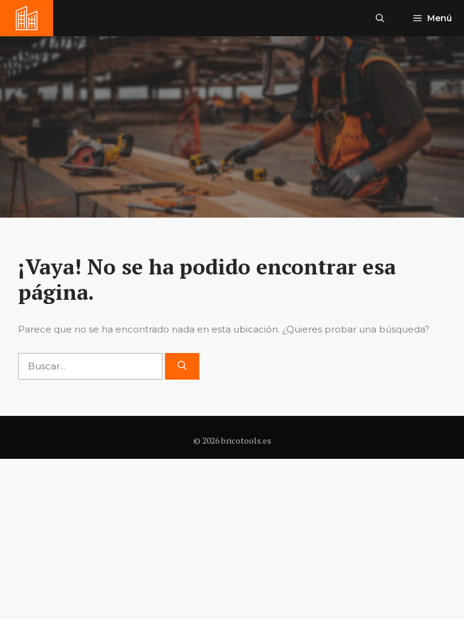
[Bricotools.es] (26, 18)
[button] (380, 18)
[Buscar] (182, 366)
